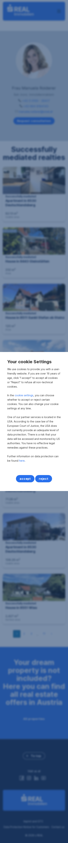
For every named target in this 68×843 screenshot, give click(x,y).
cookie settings (24, 395)
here (22, 460)
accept (25, 478)
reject (43, 478)
